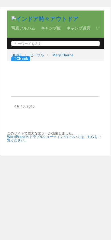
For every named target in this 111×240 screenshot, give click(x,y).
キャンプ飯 (51, 28)
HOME (16, 55)
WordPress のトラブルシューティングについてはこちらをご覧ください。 (54, 138)
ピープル (37, 55)
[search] (94, 43)
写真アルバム (23, 28)
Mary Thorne (62, 55)
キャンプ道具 (79, 28)
